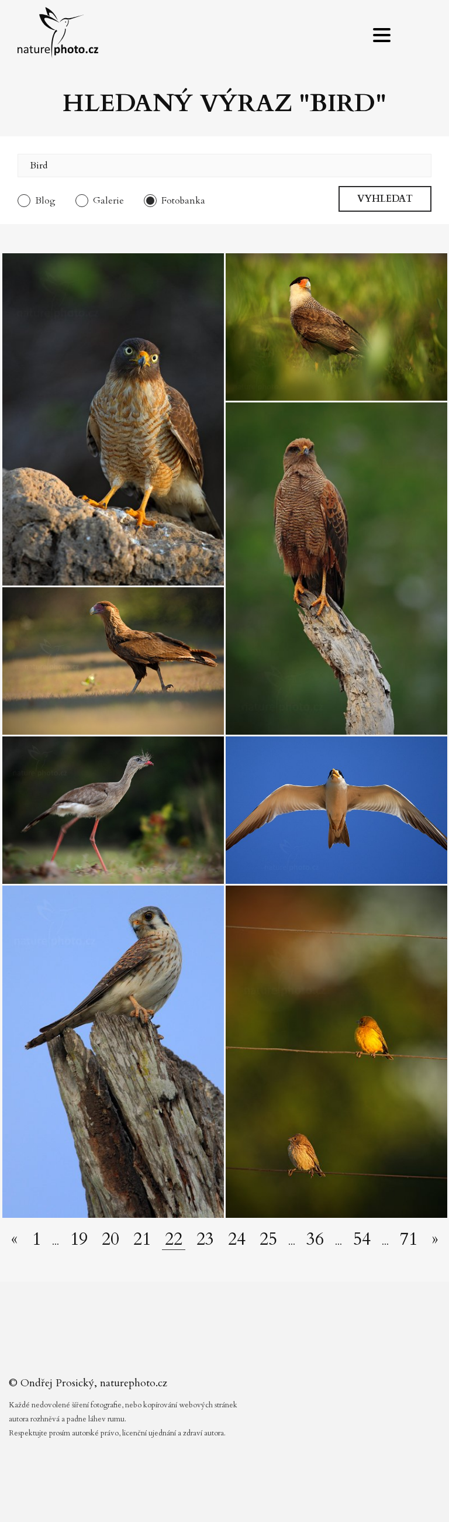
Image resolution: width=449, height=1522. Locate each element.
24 (237, 1239)
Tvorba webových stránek (227, 1498)
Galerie (108, 200)
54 (362, 1239)
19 (79, 1239)
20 (110, 1239)
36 (315, 1239)
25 (268, 1239)
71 (408, 1239)
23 (205, 1239)
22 (173, 1240)
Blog (45, 200)
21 (142, 1239)
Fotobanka (183, 200)
